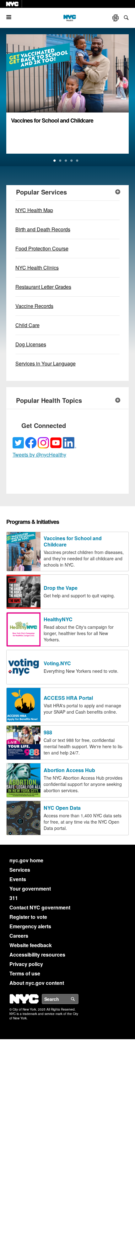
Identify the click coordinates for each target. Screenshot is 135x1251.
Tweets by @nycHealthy (39, 454)
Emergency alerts (30, 926)
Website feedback (30, 945)
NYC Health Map (34, 210)
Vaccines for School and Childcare (52, 120)
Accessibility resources (37, 954)
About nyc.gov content (36, 982)
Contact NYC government (39, 907)
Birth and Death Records (42, 229)
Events (17, 879)
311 (13, 898)
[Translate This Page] (116, 18)
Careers (18, 935)
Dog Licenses (30, 344)
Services (19, 869)
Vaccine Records (34, 306)
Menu (11, 17)
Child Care (27, 325)
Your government (30, 888)
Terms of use (24, 973)
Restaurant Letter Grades (43, 286)
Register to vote (28, 916)
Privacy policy (26, 964)
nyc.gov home (26, 860)
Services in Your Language (45, 363)
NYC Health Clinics (37, 267)
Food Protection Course (41, 248)
